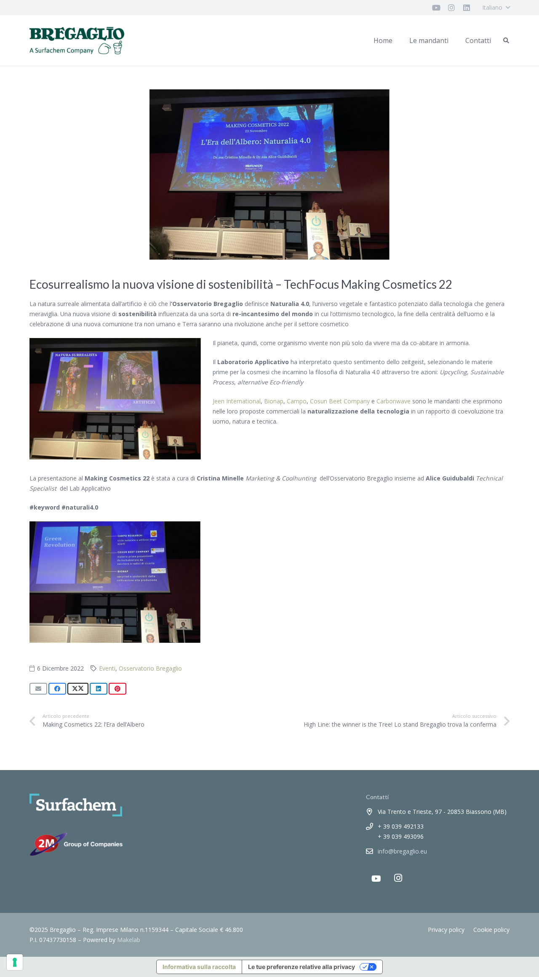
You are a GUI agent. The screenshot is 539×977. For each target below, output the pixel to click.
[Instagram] (398, 877)
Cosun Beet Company (340, 401)
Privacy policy (446, 930)
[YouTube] (376, 878)
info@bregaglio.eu (402, 851)
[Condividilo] (57, 689)
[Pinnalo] (117, 689)
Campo (297, 401)
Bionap (273, 401)
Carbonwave (393, 401)
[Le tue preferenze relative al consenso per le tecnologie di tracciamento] (15, 962)
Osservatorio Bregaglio (150, 668)
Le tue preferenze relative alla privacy (301, 966)
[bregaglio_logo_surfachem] (76, 40)
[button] (495, 7)
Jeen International (237, 401)
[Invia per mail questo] (38, 689)
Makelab (128, 940)
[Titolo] (436, 7)
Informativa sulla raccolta (199, 966)
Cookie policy (491, 930)
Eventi (107, 668)
